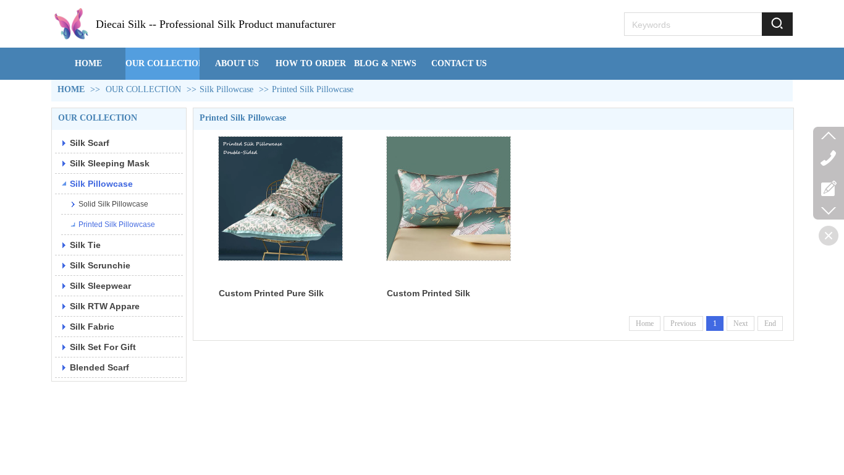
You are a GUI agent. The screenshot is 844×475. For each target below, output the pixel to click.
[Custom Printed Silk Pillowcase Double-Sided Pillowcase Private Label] (448, 198)
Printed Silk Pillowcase (312, 89)
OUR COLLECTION (143, 89)
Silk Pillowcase (226, 89)
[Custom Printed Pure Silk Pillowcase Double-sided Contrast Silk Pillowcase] (280, 198)
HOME (71, 89)
